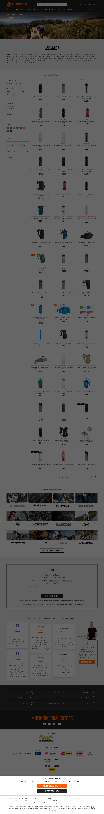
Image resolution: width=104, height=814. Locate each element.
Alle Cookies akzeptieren (50, 786)
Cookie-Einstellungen (70, 781)
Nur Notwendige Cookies (52, 791)
